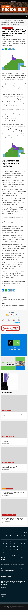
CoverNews (10, 607)
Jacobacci (4, 436)
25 (6, 549)
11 (6, 543)
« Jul (13, 555)
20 (14, 546)
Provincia (10, 410)
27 (14, 549)
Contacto (3, 594)
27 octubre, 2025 (6, 37)
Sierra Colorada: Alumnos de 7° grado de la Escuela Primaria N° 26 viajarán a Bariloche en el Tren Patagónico (13, 520)
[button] (2, 16)
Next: (13, 305)
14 (17, 543)
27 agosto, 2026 (6, 495)
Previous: (13, 299)
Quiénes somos (5, 592)
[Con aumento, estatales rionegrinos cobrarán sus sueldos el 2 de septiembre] (14, 455)
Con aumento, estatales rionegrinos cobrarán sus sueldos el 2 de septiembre (12, 569)
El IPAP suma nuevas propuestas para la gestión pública (12, 558)
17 (3, 546)
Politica (11, 27)
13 (14, 543)
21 (17, 546)
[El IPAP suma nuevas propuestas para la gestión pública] (14, 403)
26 (10, 549)
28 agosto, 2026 (6, 417)
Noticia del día (5, 27)
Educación (5, 410)
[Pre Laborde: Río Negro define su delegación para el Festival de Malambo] (14, 481)
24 (3, 549)
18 (6, 546)
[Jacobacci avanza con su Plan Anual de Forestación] (14, 429)
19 (10, 546)
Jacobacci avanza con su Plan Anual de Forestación (13, 564)
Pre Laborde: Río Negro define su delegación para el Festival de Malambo (13, 575)
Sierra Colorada (13, 514)
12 (10, 543)
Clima (2, 596)
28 (17, 549)
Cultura (4, 488)
